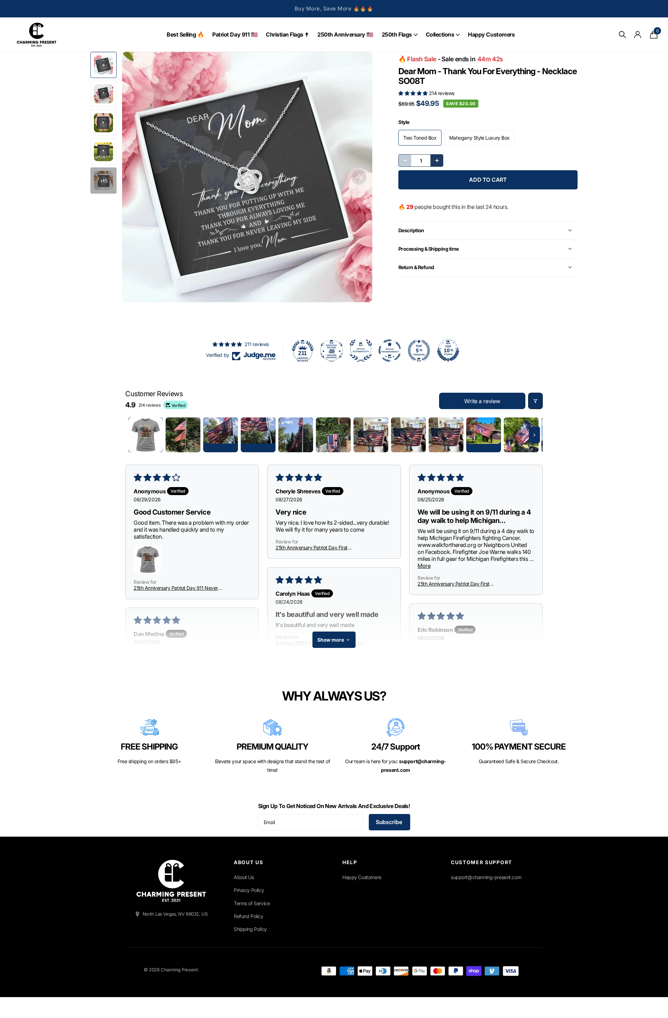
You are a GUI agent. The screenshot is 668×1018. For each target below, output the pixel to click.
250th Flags (397, 34)
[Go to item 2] (183, 434)
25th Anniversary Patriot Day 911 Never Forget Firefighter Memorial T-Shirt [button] (176, 588)
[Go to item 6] (333, 434)
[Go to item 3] (220, 434)
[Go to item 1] (145, 434)
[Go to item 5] (295, 434)
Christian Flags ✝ (287, 34)
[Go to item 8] (408, 434)
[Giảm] (405, 160)
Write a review (482, 401)
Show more (330, 640)
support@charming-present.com (486, 877)
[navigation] (103, 65)
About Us (244, 877)
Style (403, 122)
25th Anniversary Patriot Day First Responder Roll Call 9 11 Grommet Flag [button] (316, 547)
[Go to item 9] (446, 434)
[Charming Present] (171, 881)
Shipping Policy (250, 929)
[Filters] (535, 401)
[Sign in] (638, 34)
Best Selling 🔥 (185, 34)
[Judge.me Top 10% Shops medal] (448, 350)
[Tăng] (436, 160)
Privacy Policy (249, 890)
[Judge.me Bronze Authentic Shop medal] (361, 350)
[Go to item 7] (370, 434)
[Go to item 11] (521, 434)
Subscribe (389, 822)
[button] (413, 93)
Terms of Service (252, 903)
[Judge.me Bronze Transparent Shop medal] (390, 350)
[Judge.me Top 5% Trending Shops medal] (419, 350)
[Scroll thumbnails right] (534, 435)
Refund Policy (248, 916)
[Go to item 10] (483, 434)
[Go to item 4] (258, 434)
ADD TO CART (488, 179)
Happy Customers (491, 34)
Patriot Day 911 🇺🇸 (234, 34)
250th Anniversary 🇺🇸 (345, 34)
